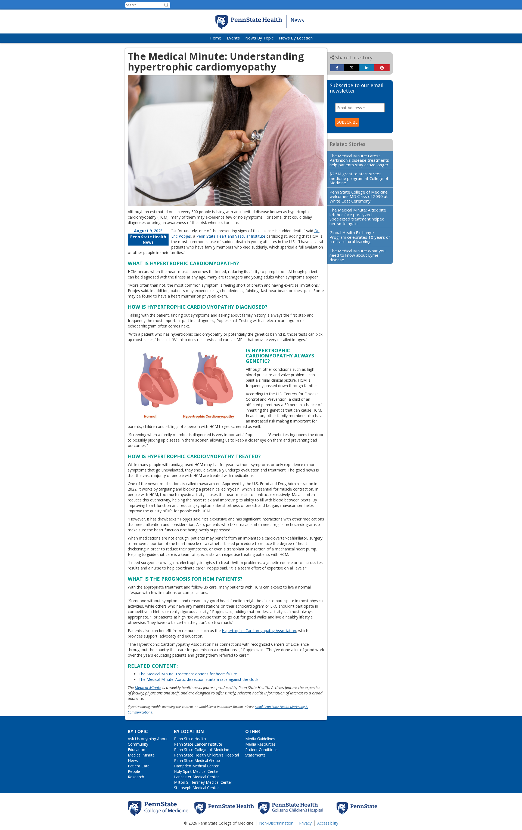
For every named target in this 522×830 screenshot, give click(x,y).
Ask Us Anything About (148, 738)
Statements (255, 755)
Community (138, 744)
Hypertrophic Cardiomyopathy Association (259, 630)
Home (215, 38)
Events (233, 38)
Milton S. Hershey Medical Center (203, 782)
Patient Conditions (261, 749)
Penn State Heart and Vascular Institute (230, 236)
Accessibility (327, 823)
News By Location (296, 38)
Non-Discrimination (276, 823)
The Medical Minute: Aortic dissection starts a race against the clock (198, 679)
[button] (166, 5)
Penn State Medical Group (197, 760)
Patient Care (139, 765)
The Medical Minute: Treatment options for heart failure (188, 673)
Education (136, 749)
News (133, 760)
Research (136, 776)
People (134, 771)
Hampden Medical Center (196, 765)
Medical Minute (148, 687)
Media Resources (260, 744)
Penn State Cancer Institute (198, 744)
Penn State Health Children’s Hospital (206, 755)
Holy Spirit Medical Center (196, 771)
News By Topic (259, 38)
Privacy (305, 823)
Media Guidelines (260, 738)
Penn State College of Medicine (201, 749)
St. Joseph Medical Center (196, 787)
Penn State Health (190, 738)
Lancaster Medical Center (196, 776)
